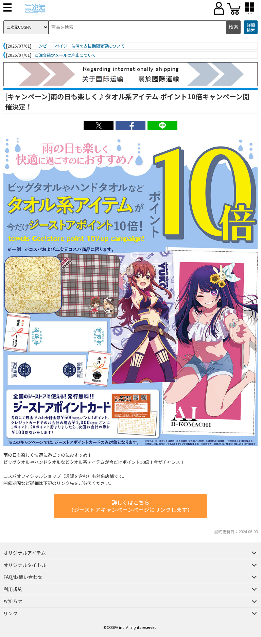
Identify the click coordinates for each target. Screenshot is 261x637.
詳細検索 (251, 27)
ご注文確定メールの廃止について (65, 55)
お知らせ (12, 601)
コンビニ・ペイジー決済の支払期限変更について (79, 46)
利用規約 (12, 589)
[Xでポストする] (99, 128)
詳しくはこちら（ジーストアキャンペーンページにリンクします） (130, 506)
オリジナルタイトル (24, 564)
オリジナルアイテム (24, 552)
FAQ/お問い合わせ (22, 576)
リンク (10, 613)
